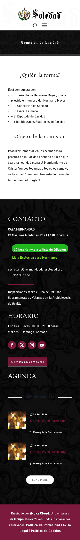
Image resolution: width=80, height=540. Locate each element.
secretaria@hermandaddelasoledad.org (35, 269)
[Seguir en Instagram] (32, 345)
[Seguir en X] (22, 345)
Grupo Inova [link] (24, 519)
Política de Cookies (46, 531)
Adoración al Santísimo (48, 421)
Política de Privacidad (43, 525)
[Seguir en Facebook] (12, 345)
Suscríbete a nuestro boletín (27, 361)
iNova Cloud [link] (39, 513)
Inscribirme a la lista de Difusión (42, 249)
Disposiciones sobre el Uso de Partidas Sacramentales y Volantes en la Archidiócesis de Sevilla (39, 297)
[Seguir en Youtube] (42, 345)
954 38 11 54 (22, 275)
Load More (40, 479)
